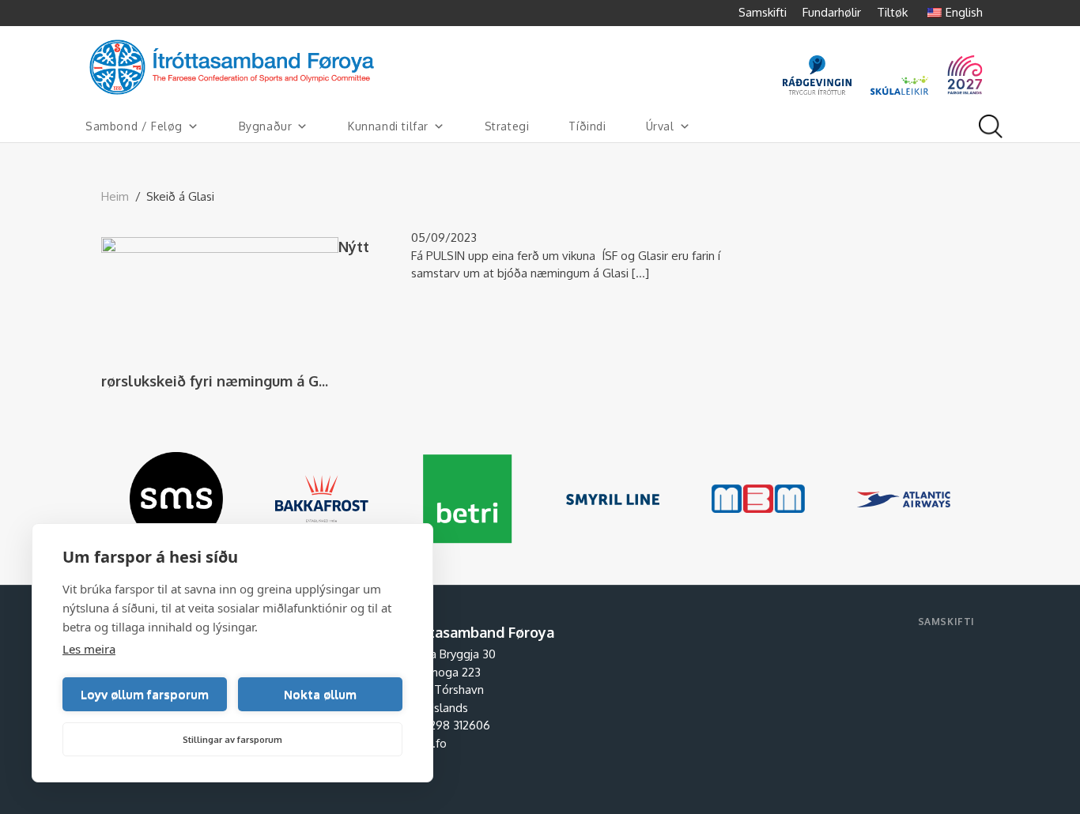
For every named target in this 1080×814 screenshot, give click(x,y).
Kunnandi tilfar (388, 126)
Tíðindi (587, 126)
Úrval (660, 126)
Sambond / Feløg (134, 126)
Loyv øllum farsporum (145, 694)
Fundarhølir (831, 12)
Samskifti (762, 12)
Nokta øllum (320, 694)
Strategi (507, 126)
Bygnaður (266, 126)
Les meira (88, 649)
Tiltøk (892, 12)
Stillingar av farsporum (232, 739)
